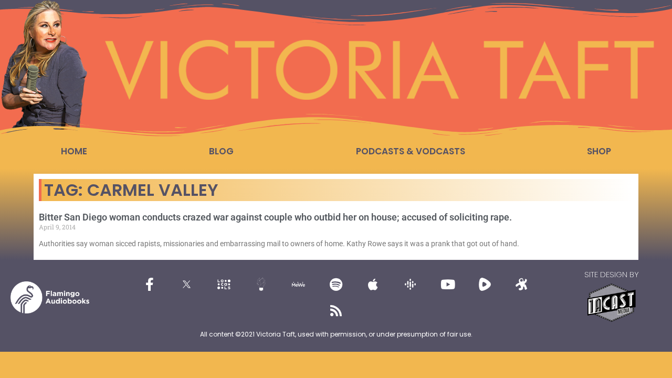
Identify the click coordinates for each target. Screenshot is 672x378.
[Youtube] (448, 284)
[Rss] (336, 310)
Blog (221, 151)
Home (74, 151)
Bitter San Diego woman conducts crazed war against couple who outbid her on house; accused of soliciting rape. (275, 217)
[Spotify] (336, 284)
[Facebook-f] (149, 284)
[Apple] (373, 284)
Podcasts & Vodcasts (410, 151)
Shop (599, 151)
